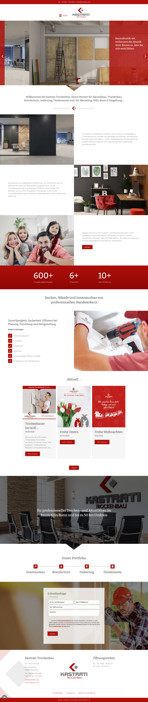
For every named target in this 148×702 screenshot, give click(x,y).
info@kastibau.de (83, 2)
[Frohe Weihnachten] (108, 406)
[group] (43, 277)
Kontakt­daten (58, 693)
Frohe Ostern (69, 432)
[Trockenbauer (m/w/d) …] (39, 402)
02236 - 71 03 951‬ (68, 2)
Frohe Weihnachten (109, 432)
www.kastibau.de (31, 682)
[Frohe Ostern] (74, 406)
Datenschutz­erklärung (86, 693)
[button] (3, 56)
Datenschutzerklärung (64, 620)
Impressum (70, 693)
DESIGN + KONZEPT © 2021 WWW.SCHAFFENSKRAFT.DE (74, 700)
